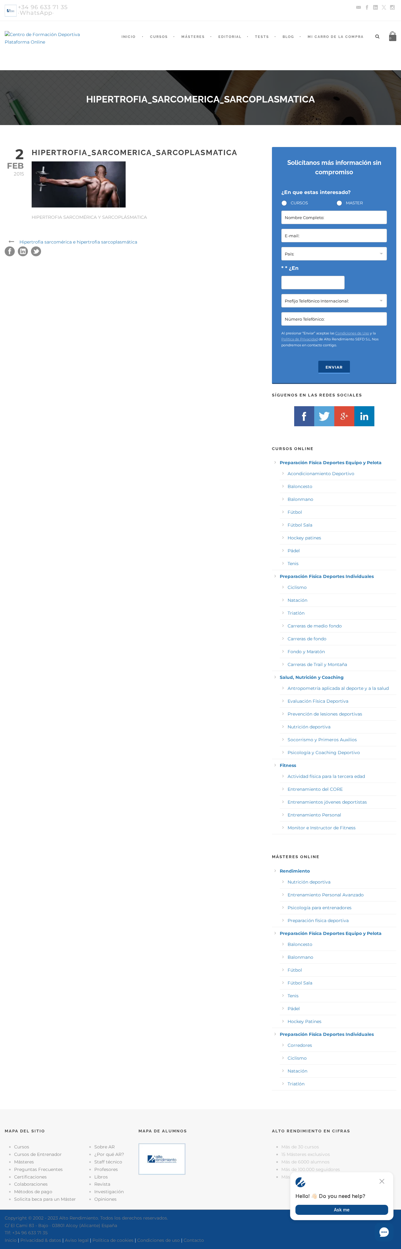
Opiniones (105, 1199)
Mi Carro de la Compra (336, 37)
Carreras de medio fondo (315, 626)
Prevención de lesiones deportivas (325, 714)
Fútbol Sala (300, 525)
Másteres (193, 37)
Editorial (230, 37)
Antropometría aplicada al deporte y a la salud (338, 688)
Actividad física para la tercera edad (326, 776)
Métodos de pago (33, 1191)
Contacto (194, 1240)
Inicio (129, 37)
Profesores (106, 1169)
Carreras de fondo (307, 639)
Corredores (300, 1045)
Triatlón (296, 613)
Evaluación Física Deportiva (318, 701)
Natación (297, 600)
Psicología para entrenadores (320, 908)
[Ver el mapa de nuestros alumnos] (161, 1159)
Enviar (334, 367)
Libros (101, 1177)
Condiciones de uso (158, 1240)
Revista (102, 1184)
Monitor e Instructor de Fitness (322, 828)
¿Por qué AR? (109, 1154)
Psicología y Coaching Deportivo (324, 752)
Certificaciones (30, 1177)
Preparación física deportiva (318, 920)
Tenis (293, 563)
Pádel (294, 551)
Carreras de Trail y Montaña (317, 664)
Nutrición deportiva (309, 727)
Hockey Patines (304, 1021)
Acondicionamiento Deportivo (321, 473)
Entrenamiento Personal (314, 815)
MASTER (354, 202)
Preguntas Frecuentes (38, 1169)
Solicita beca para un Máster (45, 1199)
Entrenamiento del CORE (315, 789)
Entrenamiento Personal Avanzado (326, 895)
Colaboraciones (31, 1184)
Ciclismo (297, 587)
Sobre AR (104, 1147)
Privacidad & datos (40, 1240)
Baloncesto (300, 486)
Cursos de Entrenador (38, 1154)
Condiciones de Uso (352, 333)
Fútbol (295, 512)
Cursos (159, 37)
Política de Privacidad (299, 339)
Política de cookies (112, 1240)
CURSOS (299, 202)
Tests (262, 37)
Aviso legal (77, 1240)
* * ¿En (290, 268)
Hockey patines (304, 538)
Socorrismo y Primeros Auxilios (322, 740)
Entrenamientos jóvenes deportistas (327, 802)
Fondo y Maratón (306, 651)
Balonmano (300, 499)
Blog (288, 37)
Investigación (109, 1191)
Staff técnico (108, 1162)
